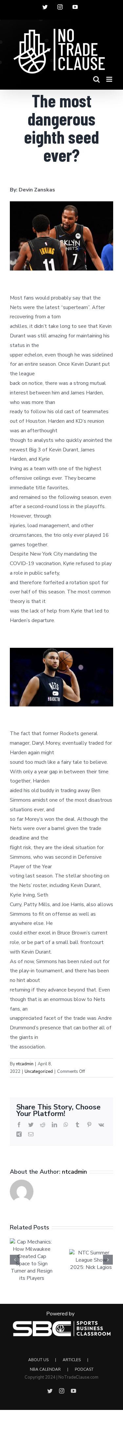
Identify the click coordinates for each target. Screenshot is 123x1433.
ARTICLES (72, 1359)
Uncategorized (39, 1072)
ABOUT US (38, 1359)
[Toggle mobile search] (96, 79)
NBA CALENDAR (45, 1369)
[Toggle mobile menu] (109, 79)
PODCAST (84, 1369)
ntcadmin (24, 1064)
